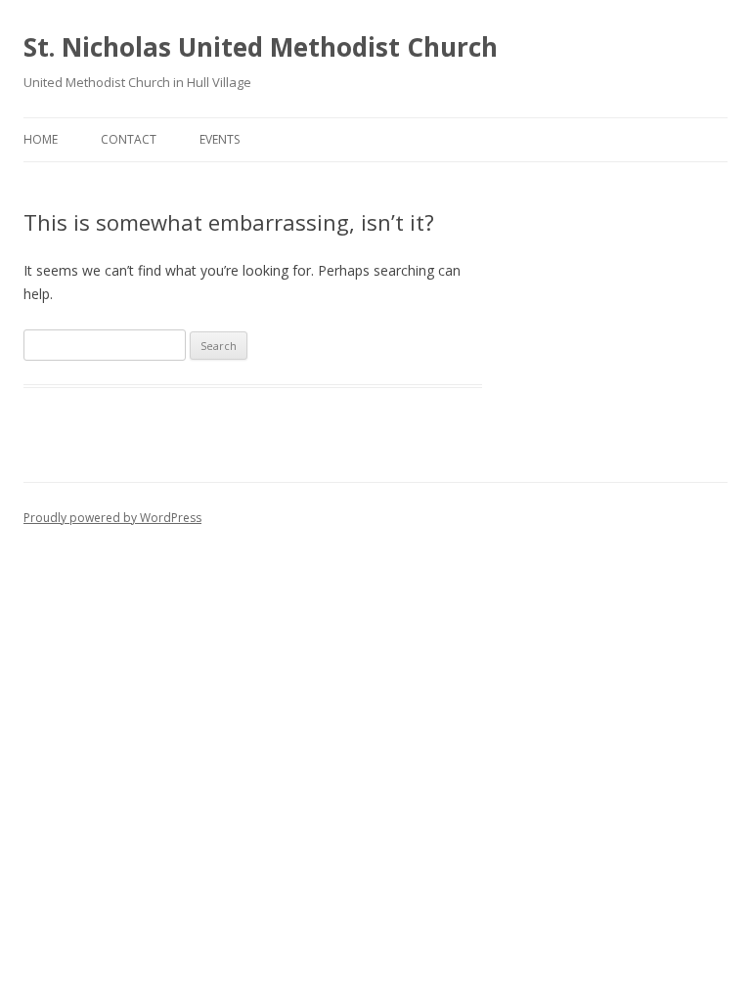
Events (219, 139)
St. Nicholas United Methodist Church (260, 47)
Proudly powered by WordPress (112, 517)
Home (40, 139)
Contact (128, 139)
